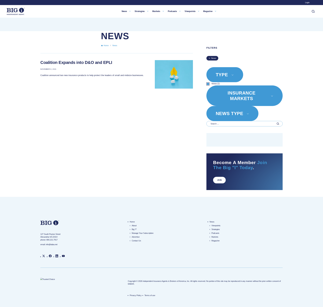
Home (106, 45)
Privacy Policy (136, 295)
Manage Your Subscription (142, 233)
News (124, 11)
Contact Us (136, 241)
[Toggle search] (313, 11)
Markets (156, 11)
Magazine (207, 11)
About (134, 225)
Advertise (136, 237)
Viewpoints (190, 11)
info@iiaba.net (51, 244)
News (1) (216, 84)
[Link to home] (16, 11)
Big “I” (134, 229)
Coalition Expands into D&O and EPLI (76, 62)
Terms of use (149, 295)
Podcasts (172, 11)
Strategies (140, 11)
